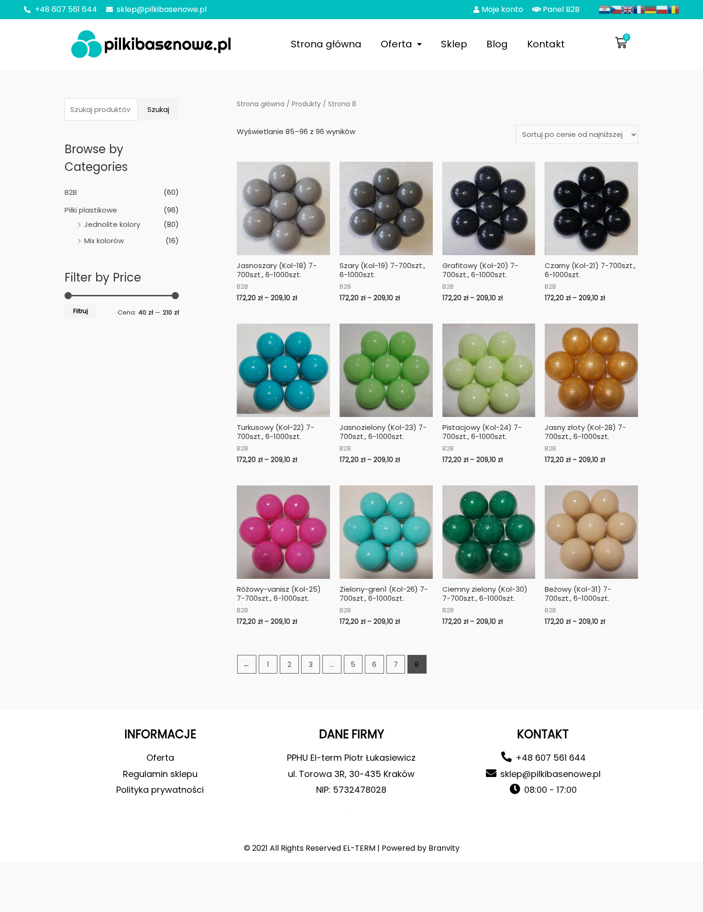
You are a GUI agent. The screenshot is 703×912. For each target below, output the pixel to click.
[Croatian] (604, 9)
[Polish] (662, 9)
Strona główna (326, 44)
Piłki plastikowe (91, 210)
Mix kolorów (104, 241)
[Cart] (621, 43)
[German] (650, 9)
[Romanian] (673, 9)
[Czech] (616, 9)
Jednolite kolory (112, 224)
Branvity (444, 848)
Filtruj (80, 311)
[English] (627, 9)
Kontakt (546, 44)
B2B (71, 192)
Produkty (306, 104)
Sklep (454, 44)
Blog (497, 44)
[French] (639, 9)
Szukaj (158, 109)
